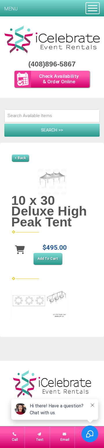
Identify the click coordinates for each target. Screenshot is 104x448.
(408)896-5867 (52, 64)
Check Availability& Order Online (59, 79)
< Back (20, 158)
